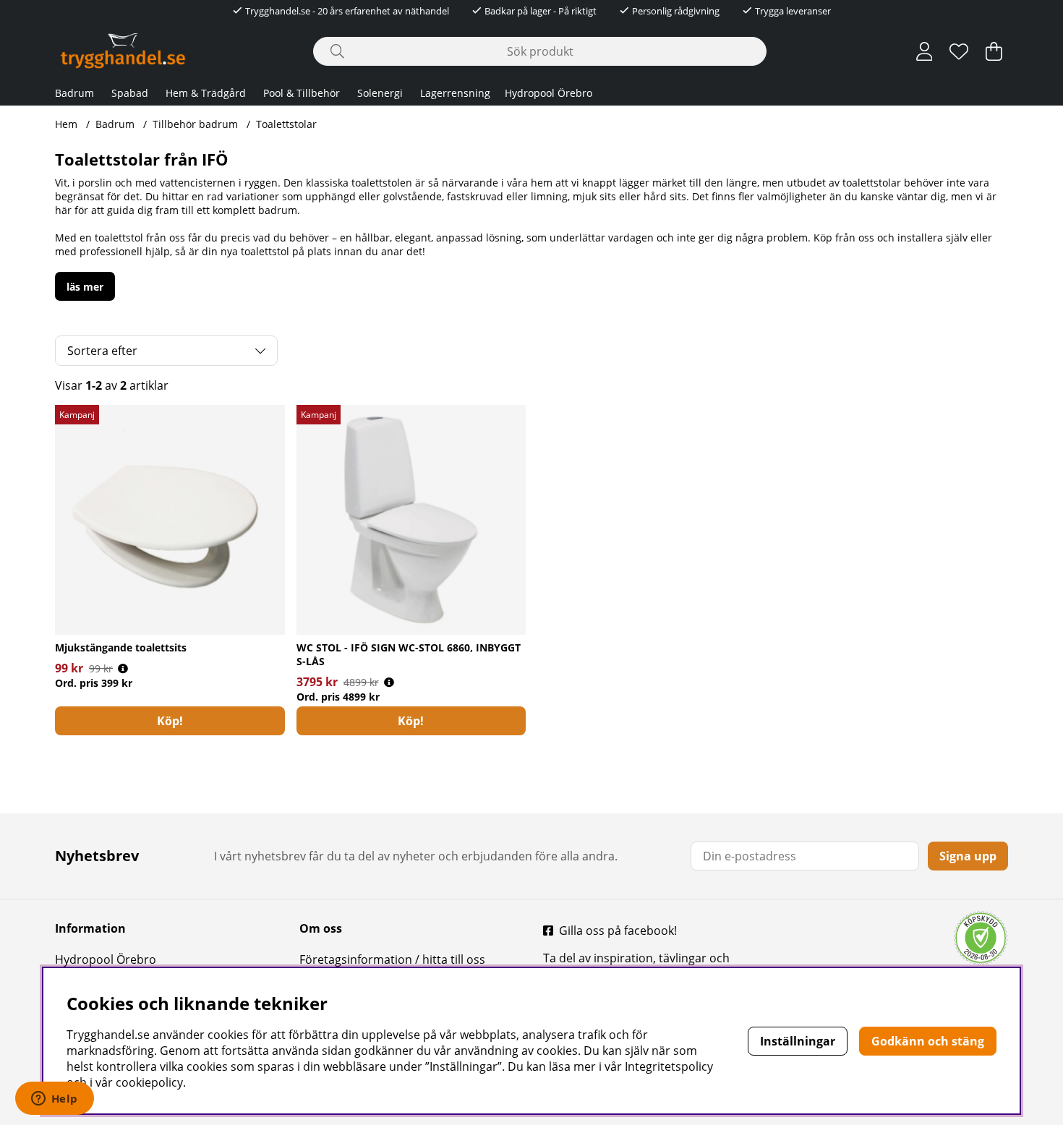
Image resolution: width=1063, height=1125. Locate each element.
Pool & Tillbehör (301, 93)
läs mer (85, 287)
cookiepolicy (149, 1082)
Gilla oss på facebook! (618, 930)
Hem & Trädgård (206, 93)
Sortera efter (102, 351)
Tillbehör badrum (195, 124)
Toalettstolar (286, 124)
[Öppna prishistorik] (123, 668)
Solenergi (380, 93)
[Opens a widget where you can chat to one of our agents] (54, 1100)
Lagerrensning (455, 93)
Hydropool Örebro (548, 93)
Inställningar (797, 1041)
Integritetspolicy (669, 1066)
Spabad (129, 93)
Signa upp (967, 856)
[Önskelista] (959, 51)
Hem (66, 124)
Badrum (74, 93)
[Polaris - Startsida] (123, 51)
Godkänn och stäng (927, 1041)
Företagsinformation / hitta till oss (392, 959)
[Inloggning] (924, 51)
